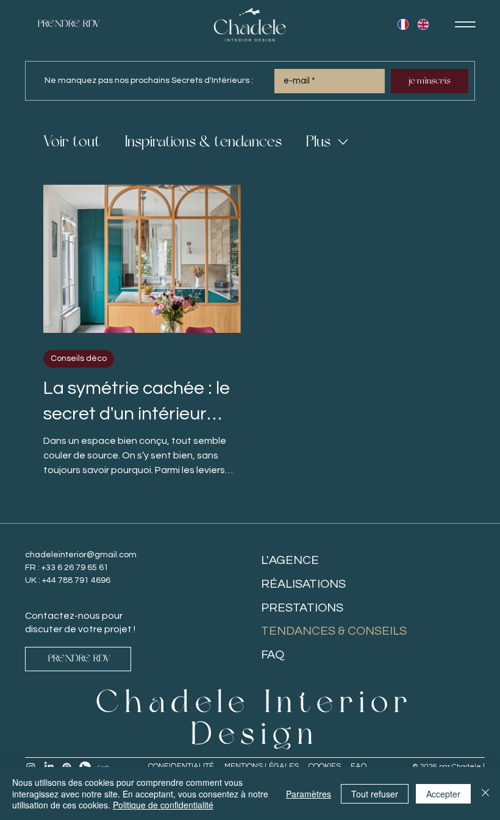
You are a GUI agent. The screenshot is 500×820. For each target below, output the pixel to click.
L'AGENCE (290, 560)
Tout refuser (374, 794)
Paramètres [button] (308, 794)
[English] (423, 24)
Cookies (325, 766)
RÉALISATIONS (303, 584)
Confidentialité (181, 766)
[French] (403, 24)
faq (358, 766)
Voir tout (72, 141)
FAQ (272, 655)
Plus (318, 141)
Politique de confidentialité (163, 805)
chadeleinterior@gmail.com (81, 555)
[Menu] (465, 24)
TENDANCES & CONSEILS (334, 631)
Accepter (443, 794)
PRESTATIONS (302, 608)
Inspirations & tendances (203, 141)
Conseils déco (79, 358)
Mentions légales (261, 766)
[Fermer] (485, 793)
